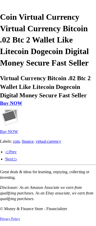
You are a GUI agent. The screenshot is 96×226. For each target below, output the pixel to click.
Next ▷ (11, 159)
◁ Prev (11, 152)
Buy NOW (11, 103)
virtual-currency (48, 141)
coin (16, 141)
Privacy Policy (10, 219)
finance (28, 141)
